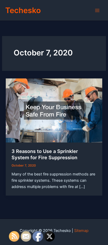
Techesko (23, 10)
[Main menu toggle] (97, 10)
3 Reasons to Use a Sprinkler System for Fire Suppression (45, 154)
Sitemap (81, 230)
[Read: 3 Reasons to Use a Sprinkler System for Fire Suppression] (54, 110)
